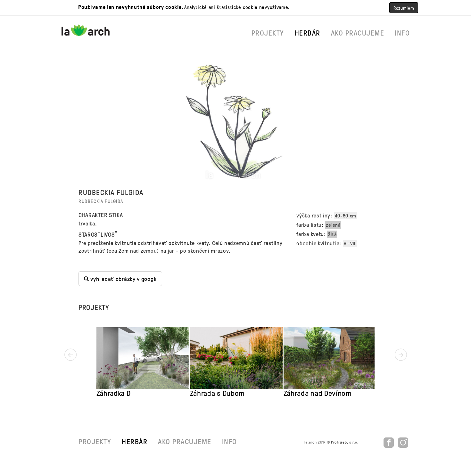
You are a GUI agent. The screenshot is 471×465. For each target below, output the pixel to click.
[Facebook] (389, 441)
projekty (268, 32)
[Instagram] (403, 441)
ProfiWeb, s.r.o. (344, 442)
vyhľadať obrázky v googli (123, 278)
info (402, 32)
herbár (307, 32)
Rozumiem (403, 8)
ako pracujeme (357, 32)
